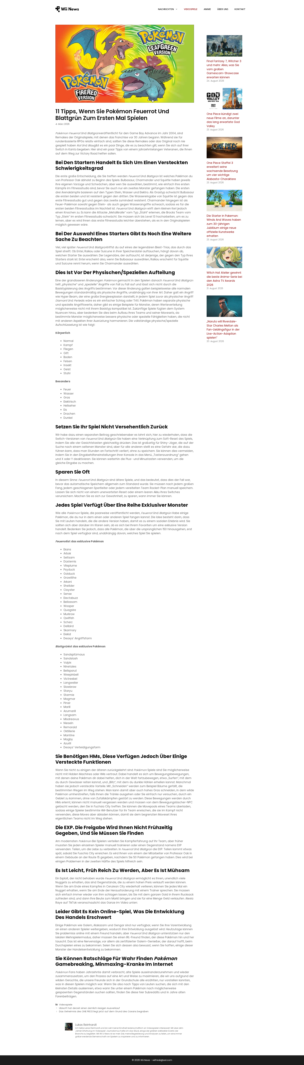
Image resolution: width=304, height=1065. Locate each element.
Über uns (222, 9)
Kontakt (239, 9)
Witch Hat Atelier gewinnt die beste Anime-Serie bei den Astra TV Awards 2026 (224, 279)
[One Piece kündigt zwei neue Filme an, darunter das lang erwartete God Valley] (224, 107)
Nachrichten (166, 9)
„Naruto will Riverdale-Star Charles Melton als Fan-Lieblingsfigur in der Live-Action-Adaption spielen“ (223, 330)
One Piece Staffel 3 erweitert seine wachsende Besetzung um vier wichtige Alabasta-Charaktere (222, 171)
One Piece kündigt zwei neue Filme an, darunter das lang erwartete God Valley (223, 120)
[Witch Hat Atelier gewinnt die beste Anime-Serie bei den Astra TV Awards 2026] (224, 266)
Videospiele (190, 9)
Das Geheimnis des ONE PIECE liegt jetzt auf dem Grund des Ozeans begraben (104, 1011)
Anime (207, 9)
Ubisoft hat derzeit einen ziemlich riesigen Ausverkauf (89, 1008)
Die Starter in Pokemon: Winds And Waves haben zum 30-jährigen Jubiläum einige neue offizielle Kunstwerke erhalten (224, 226)
